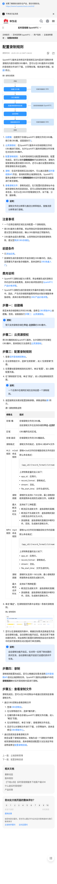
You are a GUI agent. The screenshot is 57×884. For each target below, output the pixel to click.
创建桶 (8, 137)
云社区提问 (23, 825)
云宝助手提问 (10, 825)
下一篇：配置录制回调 (12, 759)
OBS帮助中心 (45, 310)
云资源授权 (10, 145)
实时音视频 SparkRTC (21, 35)
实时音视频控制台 (18, 356)
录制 (7, 171)
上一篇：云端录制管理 (12, 755)
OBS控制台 (16, 707)
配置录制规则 (11, 156)
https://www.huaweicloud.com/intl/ (20, 6)
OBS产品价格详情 (39, 297)
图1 (4, 70)
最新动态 (9, 774)
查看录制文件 (11, 185)
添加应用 (10, 253)
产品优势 (9, 789)
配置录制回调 (20, 745)
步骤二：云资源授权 (34, 314)
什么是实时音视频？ (14, 786)
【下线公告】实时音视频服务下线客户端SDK (25, 782)
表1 (47, 400)
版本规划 (9, 778)
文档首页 (6, 35)
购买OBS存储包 (21, 240)
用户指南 (37, 35)
